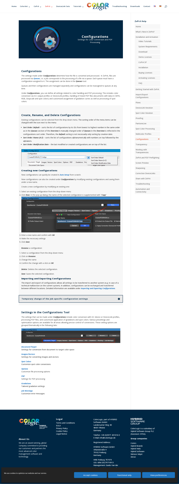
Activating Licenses (147, 78)
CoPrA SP (143, 62)
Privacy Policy (62, 428)
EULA (58, 425)
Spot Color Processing (145, 128)
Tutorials (77, 6)
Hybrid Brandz (137, 446)
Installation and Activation (147, 37)
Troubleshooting (119, 6)
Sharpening (140, 168)
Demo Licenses (145, 57)
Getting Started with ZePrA (147, 89)
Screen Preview (142, 163)
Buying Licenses (145, 72)
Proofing (139, 118)
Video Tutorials (145, 41)
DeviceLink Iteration (144, 108)
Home (14, 6)
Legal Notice (61, 434)
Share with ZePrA (143, 178)
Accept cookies (90, 475)
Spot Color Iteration (144, 113)
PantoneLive (141, 123)
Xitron (133, 457)
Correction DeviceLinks (145, 173)
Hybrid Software (137, 451)
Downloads (135, 6)
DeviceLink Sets (63, 6)
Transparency (141, 144)
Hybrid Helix (136, 448)
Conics (133, 443)
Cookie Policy (61, 431)
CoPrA (36, 6)
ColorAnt (24, 6)
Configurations (142, 139)
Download (143, 52)
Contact (146, 6)
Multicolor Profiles (143, 134)
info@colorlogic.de (107, 438)
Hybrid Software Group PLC (142, 431)
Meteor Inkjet (136, 454)
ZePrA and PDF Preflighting (147, 157)
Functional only (124, 475)
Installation (143, 67)
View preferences (158, 475)
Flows (138, 102)
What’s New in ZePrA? (145, 31)
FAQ (140, 83)
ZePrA (47, 6)
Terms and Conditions (65, 423)
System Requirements (148, 46)
